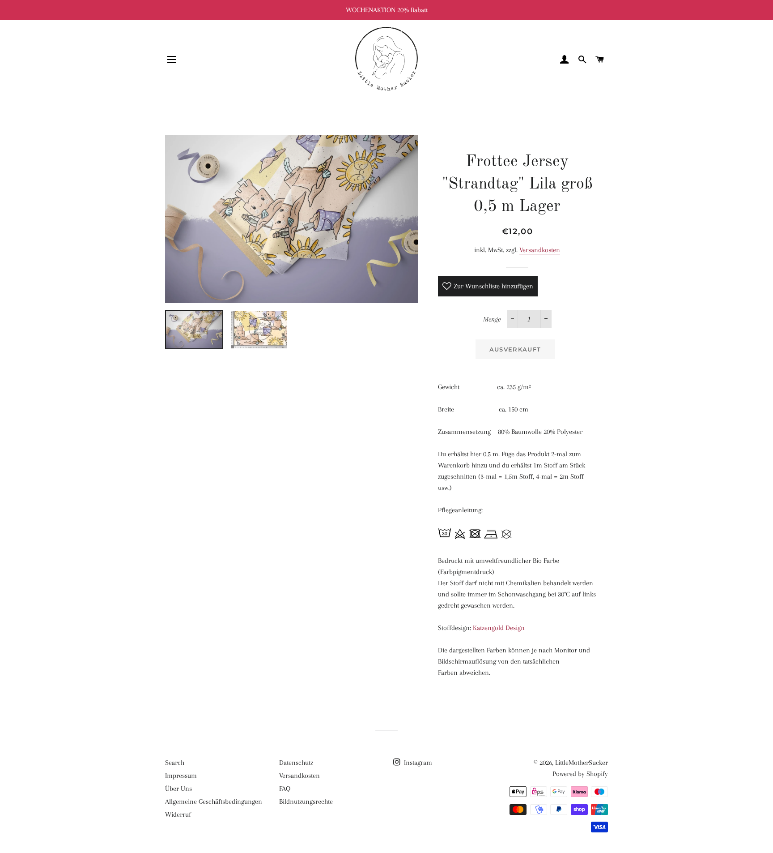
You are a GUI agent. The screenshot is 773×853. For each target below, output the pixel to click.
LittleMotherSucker (581, 763)
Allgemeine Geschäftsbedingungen (213, 801)
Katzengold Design (499, 628)
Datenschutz (296, 763)
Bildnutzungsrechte (306, 801)
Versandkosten (539, 250)
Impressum (181, 776)
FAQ (284, 788)
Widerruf (178, 814)
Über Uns (178, 788)
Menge (492, 319)
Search (174, 763)
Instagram (417, 763)
